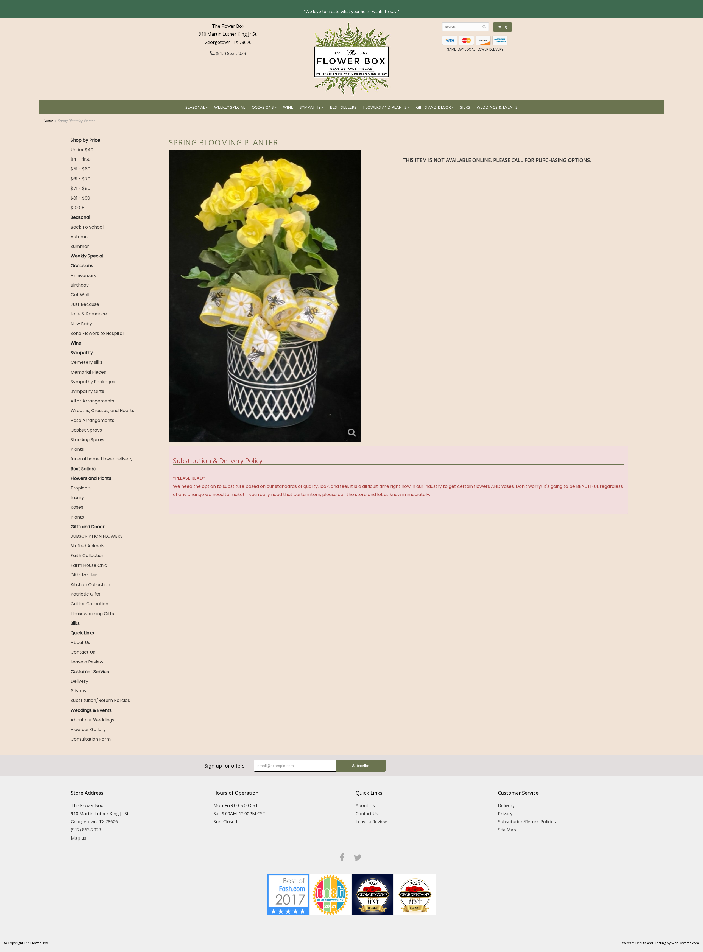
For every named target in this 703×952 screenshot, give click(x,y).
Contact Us (83, 652)
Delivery (79, 681)
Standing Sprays (88, 439)
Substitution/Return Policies (100, 700)
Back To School (87, 227)
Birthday (80, 285)
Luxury (77, 497)
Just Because (85, 304)
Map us (78, 838)
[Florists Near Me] (288, 895)
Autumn (79, 237)
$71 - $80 (80, 188)
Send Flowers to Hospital (97, 333)
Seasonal (195, 107)
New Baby (81, 324)
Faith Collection (87, 555)
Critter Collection (89, 604)
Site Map (507, 830)
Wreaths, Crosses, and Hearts (102, 410)
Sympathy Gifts (87, 391)
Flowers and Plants (385, 107)
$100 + (77, 208)
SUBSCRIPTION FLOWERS (97, 536)
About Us (80, 642)
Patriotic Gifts (85, 594)
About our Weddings (92, 720)
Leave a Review (87, 662)
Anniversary (83, 275)
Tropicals (81, 488)
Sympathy (310, 107)
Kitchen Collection (90, 584)
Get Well (80, 295)
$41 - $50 (81, 159)
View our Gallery (88, 729)
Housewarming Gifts (92, 614)
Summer (80, 246)
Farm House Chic (89, 565)
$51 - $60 (80, 169)
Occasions (263, 107)
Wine (288, 107)
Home (48, 120)
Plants (77, 449)
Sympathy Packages (93, 382)
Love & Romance (89, 314)
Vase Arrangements (92, 420)
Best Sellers (343, 107)
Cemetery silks (87, 362)
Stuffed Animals (87, 546)
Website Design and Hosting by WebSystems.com (660, 943)
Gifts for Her (84, 575)
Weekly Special (229, 107)
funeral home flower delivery (102, 459)
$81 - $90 (80, 198)
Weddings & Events (497, 107)
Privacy (79, 691)
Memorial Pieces (88, 372)
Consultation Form (91, 739)
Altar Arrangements (92, 401)
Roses (77, 507)
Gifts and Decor (433, 107)
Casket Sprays (86, 430)
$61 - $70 (80, 179)
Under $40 (82, 150)
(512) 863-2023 (230, 53)
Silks (465, 107)
